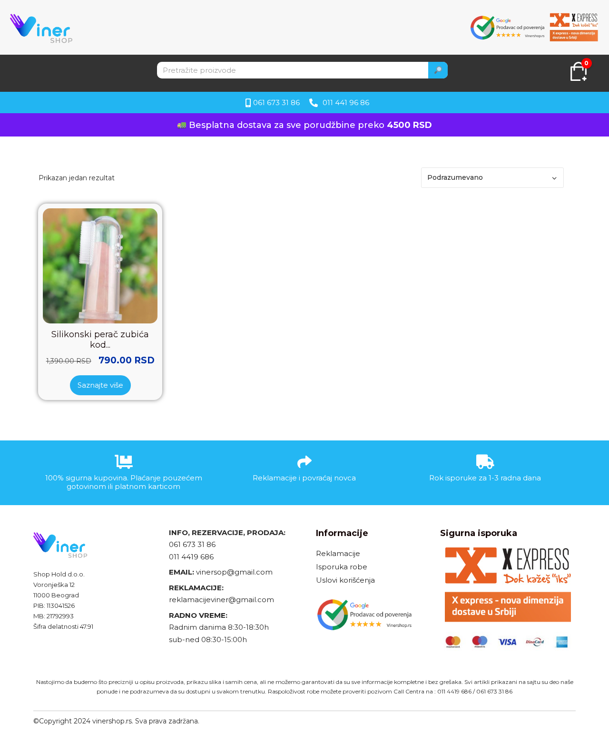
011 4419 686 (191, 556)
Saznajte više (100, 385)
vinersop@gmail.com (233, 571)
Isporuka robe (341, 566)
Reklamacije (338, 553)
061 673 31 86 (192, 544)
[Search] (438, 70)
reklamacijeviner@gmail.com (221, 599)
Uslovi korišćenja (345, 580)
